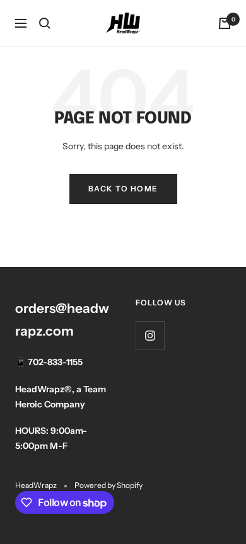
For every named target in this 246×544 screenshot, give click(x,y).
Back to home (123, 188)
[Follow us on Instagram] (150, 335)
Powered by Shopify (108, 485)
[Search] (44, 23)
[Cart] (224, 23)
